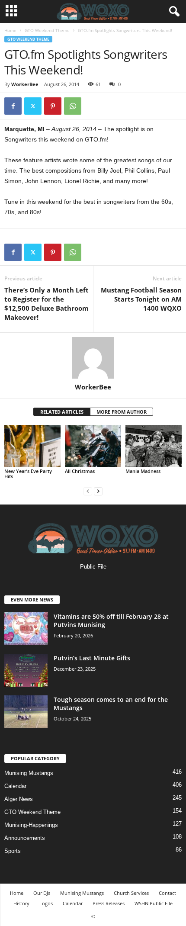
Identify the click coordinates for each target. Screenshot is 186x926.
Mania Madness (142, 471)
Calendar (15, 786)
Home (10, 30)
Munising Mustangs (28, 773)
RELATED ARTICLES (61, 411)
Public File (93, 566)
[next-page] (98, 490)
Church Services (131, 893)
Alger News (18, 799)
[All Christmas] (93, 446)
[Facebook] (13, 106)
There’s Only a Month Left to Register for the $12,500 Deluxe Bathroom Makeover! (46, 304)
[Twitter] (33, 106)
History (21, 903)
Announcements (24, 838)
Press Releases (109, 903)
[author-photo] (93, 358)
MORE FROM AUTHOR (121, 411)
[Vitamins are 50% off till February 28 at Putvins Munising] (26, 628)
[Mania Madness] (153, 446)
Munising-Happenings (31, 825)
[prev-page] (87, 490)
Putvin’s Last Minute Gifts (92, 658)
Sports (12, 851)
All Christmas (80, 471)
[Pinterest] (52, 106)
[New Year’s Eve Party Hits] (32, 446)
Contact (167, 893)
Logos (46, 903)
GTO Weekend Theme (47, 30)
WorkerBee (24, 84)
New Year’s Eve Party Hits (28, 473)
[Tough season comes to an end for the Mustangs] (26, 711)
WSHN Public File (154, 903)
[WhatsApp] (72, 106)
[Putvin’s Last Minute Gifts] (26, 670)
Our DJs (41, 893)
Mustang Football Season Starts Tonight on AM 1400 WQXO (141, 299)
